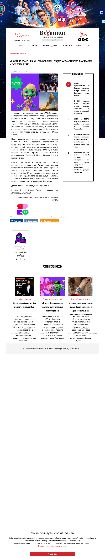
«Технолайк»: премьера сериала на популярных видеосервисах (52, 307)
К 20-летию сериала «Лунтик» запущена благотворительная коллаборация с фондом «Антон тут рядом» (81, 140)
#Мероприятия (15, 217)
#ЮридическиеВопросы (20, 333)
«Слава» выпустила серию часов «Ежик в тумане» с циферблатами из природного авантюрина (81, 309)
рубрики (22, 46)
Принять (52, 554)
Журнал (79, 46)
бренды (34, 46)
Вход (83, 34)
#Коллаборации (91, 333)
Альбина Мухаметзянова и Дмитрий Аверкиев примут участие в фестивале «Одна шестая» (81, 89)
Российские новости (18, 53)
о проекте (66, 46)
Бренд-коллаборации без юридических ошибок (24, 305)
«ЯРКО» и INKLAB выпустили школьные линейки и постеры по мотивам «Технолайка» (81, 124)
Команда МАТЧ (20, 252)
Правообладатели (50, 46)
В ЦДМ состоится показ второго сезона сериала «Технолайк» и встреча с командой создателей (81, 107)
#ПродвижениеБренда (58, 217)
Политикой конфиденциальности (52, 546)
